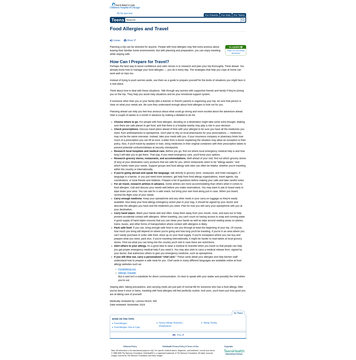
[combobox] (183, 20)
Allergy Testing (210, 322)
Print (130, 40)
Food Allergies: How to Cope (127, 327)
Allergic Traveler (127, 272)
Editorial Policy (130, 346)
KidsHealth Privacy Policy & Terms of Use (180, 346)
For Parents (211, 15)
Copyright (228, 346)
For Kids (226, 15)
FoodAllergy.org (127, 269)
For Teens (239, 15)
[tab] (238, 313)
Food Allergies (120, 323)
